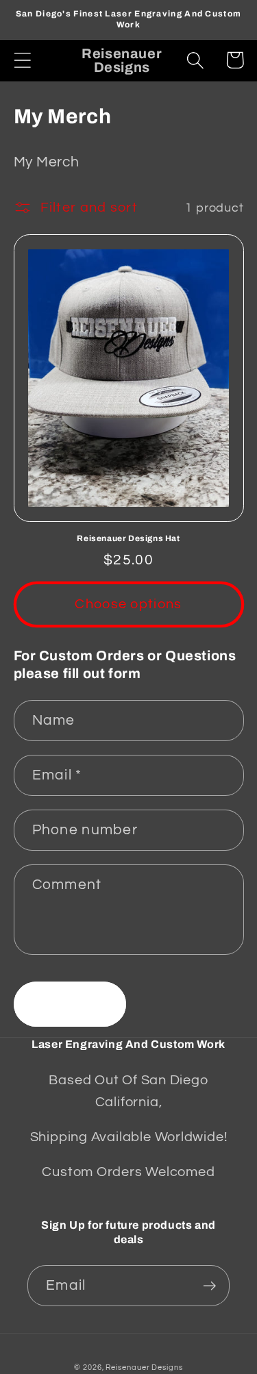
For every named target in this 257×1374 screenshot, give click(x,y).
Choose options (128, 604)
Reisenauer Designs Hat (128, 538)
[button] (22, 59)
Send (69, 1004)
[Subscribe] (209, 1286)
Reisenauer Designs (144, 1367)
